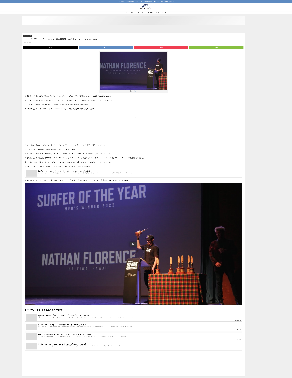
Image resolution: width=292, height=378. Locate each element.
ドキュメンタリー (28, 36)
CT (142, 12)
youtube (134, 91)
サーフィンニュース (161, 12)
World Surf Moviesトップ (132, 12)
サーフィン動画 (149, 12)
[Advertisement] (133, 29)
